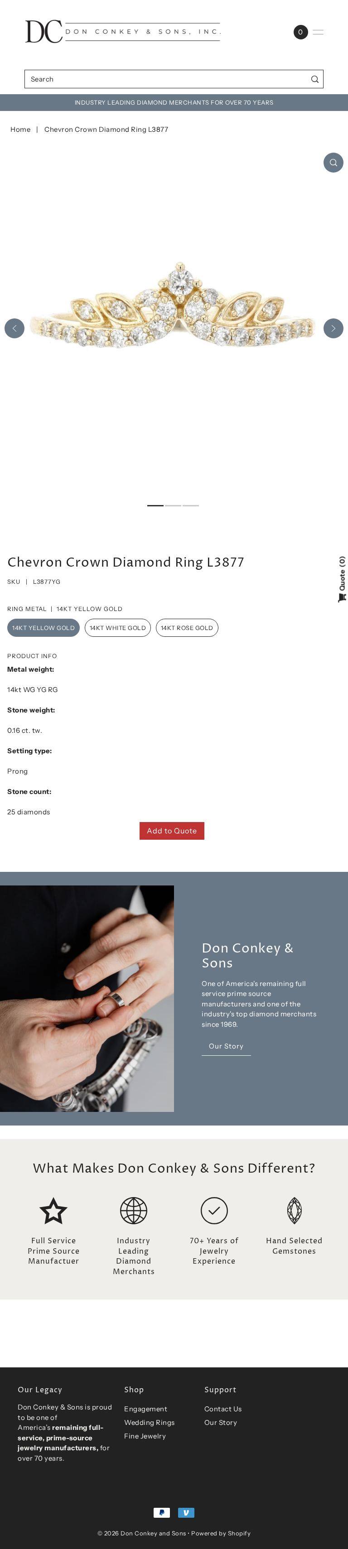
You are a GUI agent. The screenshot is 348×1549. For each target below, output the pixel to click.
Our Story (220, 1422)
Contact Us (223, 1409)
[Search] (314, 79)
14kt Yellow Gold (43, 627)
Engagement (145, 1409)
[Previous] (14, 328)
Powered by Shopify (221, 1533)
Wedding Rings (149, 1422)
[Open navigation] (318, 32)
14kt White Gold (118, 627)
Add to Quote (172, 830)
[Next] (333, 328)
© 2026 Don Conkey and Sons (141, 1533)
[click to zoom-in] (333, 163)
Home (20, 129)
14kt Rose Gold (187, 627)
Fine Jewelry (145, 1436)
